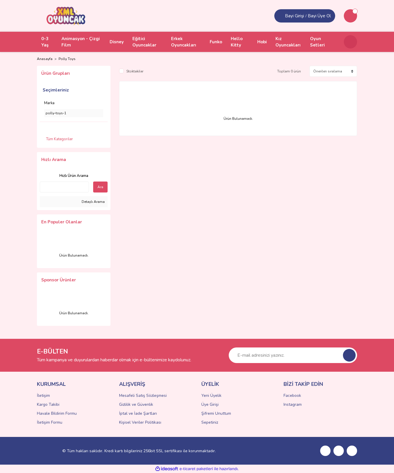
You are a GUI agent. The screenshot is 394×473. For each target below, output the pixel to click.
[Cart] (350, 16)
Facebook (292, 395)
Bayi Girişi (294, 16)
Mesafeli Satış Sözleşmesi (143, 395)
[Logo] (66, 15)
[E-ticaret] (196, 469)
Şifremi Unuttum (216, 413)
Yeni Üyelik (211, 395)
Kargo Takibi (48, 404)
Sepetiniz (209, 422)
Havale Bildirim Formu (57, 413)
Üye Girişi (210, 404)
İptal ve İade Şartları (138, 413)
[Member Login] (280, 16)
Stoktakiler (134, 71)
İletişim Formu (49, 422)
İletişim (43, 395)
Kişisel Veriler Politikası (140, 422)
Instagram (293, 404)
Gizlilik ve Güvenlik (136, 404)
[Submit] (349, 355)
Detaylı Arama (93, 201)
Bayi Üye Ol (319, 16)
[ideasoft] (166, 469)
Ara (100, 187)
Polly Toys (67, 59)
